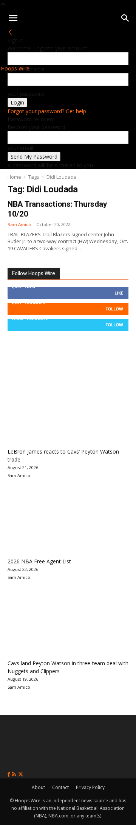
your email (20, 147)
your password (26, 93)
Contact (60, 787)
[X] (20, 774)
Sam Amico (19, 224)
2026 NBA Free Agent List (39, 561)
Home (14, 176)
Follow (114, 309)
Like (118, 293)
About (38, 787)
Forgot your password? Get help (47, 111)
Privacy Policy (90, 787)
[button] (13, 18)
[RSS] (14, 774)
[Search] (125, 18)
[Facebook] (10, 774)
